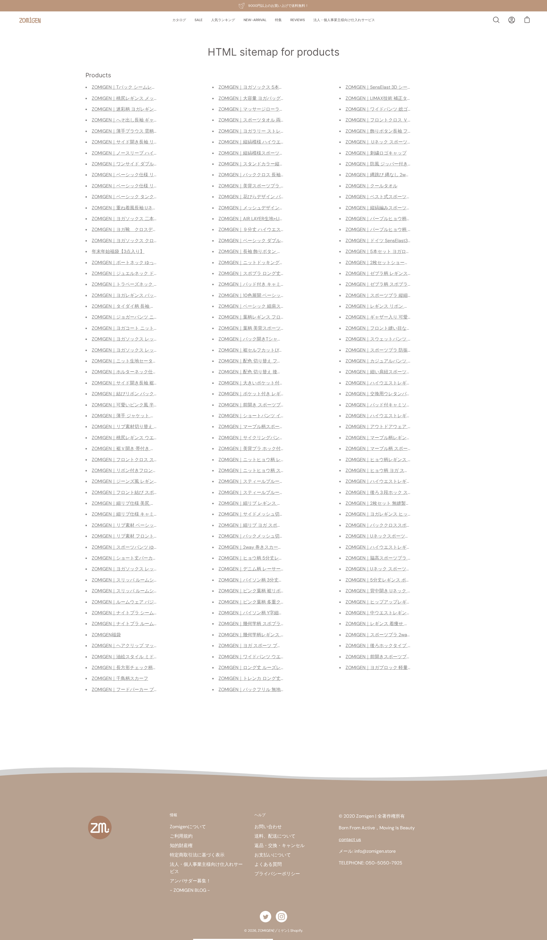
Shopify (296, 930)
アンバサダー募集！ (190, 881)
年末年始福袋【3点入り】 (118, 251)
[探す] (496, 20)
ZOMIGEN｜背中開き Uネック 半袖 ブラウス (391, 591)
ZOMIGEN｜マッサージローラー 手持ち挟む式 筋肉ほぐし (280, 109)
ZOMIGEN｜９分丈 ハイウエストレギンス (261, 229)
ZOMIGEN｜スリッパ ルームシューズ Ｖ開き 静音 (142, 591)
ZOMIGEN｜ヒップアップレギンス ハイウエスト (395, 602)
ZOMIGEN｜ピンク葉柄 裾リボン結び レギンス (266, 591)
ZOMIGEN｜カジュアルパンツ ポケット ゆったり (395, 361)
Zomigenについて (188, 827)
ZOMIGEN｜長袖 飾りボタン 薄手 (252, 251)
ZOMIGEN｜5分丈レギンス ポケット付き (387, 580)
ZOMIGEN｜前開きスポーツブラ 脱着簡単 (388, 657)
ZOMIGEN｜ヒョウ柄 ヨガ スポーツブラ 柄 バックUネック (405, 470)
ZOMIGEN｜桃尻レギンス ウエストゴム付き (136, 438)
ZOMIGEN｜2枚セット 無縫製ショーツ (385, 503)
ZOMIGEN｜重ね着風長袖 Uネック (127, 208)
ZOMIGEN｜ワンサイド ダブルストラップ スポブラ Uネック (153, 164)
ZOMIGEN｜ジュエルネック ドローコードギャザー (143, 273)
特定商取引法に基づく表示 (197, 855)
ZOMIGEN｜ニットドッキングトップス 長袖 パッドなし (275, 263)
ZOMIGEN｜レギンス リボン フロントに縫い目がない (400, 306)
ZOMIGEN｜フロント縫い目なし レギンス (388, 328)
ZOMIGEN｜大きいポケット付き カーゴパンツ (266, 383)
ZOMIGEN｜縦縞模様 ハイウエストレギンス (263, 142)
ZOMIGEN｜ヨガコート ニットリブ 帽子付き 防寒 (142, 328)
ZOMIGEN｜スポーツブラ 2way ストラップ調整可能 (399, 635)
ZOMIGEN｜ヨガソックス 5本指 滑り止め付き (265, 87)
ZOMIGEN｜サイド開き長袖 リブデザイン (134, 142)
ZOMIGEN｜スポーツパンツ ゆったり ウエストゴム (144, 547)
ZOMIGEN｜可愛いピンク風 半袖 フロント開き (139, 405)
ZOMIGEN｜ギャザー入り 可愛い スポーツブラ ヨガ (398, 317)
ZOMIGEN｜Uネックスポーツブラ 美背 (385, 536)
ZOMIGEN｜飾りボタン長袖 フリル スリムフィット (398, 131)
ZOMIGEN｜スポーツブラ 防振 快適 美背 (387, 350)
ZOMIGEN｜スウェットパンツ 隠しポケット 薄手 (395, 339)
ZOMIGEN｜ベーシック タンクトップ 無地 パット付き (147, 197)
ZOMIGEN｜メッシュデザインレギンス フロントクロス (275, 208)
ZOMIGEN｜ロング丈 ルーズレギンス (256, 667)
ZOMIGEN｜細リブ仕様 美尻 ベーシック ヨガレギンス (147, 503)
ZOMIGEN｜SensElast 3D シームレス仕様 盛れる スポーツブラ (409, 87)
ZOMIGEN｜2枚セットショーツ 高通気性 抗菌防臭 (397, 263)
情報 (173, 815)
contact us (350, 839)
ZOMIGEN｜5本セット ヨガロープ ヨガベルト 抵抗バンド (404, 251)
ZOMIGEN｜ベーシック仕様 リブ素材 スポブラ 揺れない (149, 186)
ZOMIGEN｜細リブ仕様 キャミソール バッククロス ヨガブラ (156, 514)
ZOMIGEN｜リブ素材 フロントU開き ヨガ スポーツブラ (148, 536)
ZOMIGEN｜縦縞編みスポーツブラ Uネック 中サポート (402, 208)
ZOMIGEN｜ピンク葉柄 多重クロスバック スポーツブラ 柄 (278, 602)
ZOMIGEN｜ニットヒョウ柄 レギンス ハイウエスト (271, 460)
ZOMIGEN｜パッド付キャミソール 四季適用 (390, 405)
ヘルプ (260, 815)
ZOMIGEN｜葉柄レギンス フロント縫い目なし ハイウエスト (280, 317)
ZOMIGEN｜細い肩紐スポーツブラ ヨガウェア (393, 372)
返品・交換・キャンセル (279, 845)
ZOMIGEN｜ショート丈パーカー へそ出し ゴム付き (144, 558)
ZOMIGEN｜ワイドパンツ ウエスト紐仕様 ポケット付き (275, 657)
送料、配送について (274, 836)
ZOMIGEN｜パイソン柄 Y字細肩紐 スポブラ (263, 613)
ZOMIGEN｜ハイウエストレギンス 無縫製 (388, 481)
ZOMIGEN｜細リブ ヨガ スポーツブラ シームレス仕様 (273, 525)
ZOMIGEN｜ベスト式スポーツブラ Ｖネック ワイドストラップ (409, 197)
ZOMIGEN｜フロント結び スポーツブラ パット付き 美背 (149, 492)
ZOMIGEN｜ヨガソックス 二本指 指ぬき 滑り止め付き (147, 219)
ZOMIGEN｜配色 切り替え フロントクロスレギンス (271, 361)
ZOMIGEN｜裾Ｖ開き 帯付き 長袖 (126, 448)
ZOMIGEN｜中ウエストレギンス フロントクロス (395, 613)
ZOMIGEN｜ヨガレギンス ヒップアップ (386, 514)
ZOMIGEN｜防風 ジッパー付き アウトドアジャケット (400, 164)
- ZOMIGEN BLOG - (190, 890)
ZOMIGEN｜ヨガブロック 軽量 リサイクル (389, 667)
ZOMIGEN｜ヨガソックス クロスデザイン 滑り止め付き (148, 241)
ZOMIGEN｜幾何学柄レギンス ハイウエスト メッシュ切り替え (282, 635)
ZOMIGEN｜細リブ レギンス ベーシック (259, 503)
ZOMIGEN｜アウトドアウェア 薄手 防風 (386, 427)
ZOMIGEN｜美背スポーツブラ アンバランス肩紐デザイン (277, 186)
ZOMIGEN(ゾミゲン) (273, 930)
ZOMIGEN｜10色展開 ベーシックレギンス (261, 295)
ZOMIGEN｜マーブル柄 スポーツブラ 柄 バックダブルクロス (407, 448)
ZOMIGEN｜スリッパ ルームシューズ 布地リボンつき (146, 580)
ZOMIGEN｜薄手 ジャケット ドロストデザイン (139, 416)
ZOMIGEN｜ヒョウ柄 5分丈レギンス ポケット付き (270, 558)
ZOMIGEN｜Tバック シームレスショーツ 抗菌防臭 (143, 87)
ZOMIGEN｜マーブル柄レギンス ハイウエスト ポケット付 (405, 438)
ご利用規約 (181, 836)
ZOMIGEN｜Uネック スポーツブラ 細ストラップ (395, 569)
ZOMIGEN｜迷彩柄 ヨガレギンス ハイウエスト (139, 109)
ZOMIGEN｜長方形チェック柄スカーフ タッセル (141, 667)
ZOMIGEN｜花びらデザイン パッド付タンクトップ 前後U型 (279, 197)
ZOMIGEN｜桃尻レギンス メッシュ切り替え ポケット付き (151, 98)
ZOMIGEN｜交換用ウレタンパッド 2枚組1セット (395, 394)
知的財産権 (181, 845)
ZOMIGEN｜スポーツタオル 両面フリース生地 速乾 (271, 120)
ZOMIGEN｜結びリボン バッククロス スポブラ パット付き (151, 394)
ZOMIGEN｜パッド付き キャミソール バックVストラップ (277, 284)
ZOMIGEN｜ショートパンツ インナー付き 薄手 (266, 416)
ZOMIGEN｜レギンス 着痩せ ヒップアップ (389, 624)
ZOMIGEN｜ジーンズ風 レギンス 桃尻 (130, 481)
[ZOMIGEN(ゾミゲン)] (30, 20)
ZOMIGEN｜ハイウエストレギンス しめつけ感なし (397, 383)
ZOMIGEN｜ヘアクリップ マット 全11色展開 (136, 646)
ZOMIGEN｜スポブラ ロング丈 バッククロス (264, 273)
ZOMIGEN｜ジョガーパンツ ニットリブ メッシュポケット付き (155, 317)
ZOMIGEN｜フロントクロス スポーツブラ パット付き (146, 460)
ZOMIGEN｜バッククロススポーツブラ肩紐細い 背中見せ (404, 525)
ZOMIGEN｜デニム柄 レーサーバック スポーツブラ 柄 (273, 569)
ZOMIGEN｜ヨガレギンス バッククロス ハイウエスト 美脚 (151, 295)
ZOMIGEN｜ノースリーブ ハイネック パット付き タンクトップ (156, 153)
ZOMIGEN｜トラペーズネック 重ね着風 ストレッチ (144, 284)
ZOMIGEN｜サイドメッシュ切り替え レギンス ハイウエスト (280, 514)
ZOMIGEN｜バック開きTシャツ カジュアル (262, 339)
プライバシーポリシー (277, 874)
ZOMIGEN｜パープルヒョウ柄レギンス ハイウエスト (399, 219)
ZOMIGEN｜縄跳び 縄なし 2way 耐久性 (386, 175)
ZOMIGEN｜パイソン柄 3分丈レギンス (258, 580)
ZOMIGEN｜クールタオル (371, 186)
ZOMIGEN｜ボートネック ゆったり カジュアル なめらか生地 (153, 263)
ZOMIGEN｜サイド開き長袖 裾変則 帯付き (135, 383)
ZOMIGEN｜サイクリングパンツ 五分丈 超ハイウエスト (275, 438)
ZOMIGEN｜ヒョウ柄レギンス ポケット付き (390, 460)
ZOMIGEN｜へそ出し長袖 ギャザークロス (134, 120)
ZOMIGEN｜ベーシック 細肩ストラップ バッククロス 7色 (277, 306)
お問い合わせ (268, 827)
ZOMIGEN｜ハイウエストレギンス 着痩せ (388, 547)
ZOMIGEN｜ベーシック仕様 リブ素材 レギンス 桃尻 (144, 175)
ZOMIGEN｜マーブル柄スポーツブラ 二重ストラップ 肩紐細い (282, 427)
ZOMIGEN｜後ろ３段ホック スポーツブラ (388, 492)
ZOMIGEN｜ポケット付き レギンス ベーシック (266, 394)
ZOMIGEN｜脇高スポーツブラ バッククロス (390, 558)
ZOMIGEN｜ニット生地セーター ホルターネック (141, 361)
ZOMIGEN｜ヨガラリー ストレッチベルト (261, 131)
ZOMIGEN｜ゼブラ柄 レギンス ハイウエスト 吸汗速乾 (401, 273)
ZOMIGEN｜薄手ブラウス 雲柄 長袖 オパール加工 (142, 131)
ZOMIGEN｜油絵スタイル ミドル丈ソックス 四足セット (148, 657)
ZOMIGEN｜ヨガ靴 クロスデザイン (129, 229)
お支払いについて (272, 855)
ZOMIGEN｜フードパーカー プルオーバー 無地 (139, 689)
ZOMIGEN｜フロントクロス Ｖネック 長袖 (389, 120)
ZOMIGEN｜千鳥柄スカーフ (120, 678)
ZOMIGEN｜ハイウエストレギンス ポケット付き (395, 416)
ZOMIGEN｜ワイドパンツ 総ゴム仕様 (383, 109)
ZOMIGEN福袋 (106, 635)
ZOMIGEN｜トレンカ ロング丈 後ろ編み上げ (264, 678)
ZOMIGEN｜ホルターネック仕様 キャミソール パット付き (151, 372)
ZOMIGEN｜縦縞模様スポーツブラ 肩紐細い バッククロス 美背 (283, 153)
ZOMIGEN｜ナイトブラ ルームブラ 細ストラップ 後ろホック (153, 624)
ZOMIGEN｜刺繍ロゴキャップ (376, 153)
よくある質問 (268, 864)
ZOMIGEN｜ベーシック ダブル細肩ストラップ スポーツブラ (280, 241)
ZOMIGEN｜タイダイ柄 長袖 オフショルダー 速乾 (142, 306)
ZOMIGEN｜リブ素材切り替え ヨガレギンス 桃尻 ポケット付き (156, 427)
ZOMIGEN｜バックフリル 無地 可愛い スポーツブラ (271, 689)
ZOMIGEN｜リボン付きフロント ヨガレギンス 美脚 (144, 470)
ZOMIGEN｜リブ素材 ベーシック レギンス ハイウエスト (149, 525)
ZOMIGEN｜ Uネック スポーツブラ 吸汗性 (388, 142)
